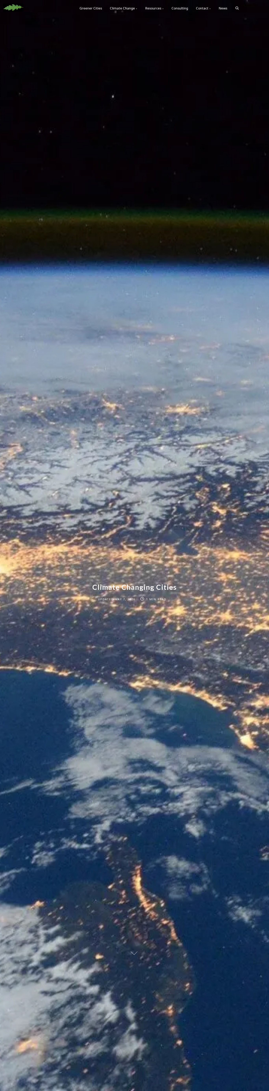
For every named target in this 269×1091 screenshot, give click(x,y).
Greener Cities (91, 8)
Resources (153, 8)
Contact (202, 8)
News (223, 8)
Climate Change (122, 8)
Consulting (180, 8)
